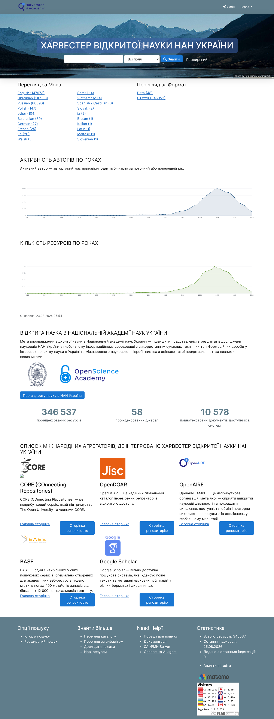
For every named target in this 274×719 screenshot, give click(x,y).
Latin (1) (83, 129)
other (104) (27, 113)
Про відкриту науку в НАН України (52, 395)
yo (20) (24, 134)
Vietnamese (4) (89, 98)
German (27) (28, 124)
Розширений (196, 59)
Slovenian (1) (87, 139)
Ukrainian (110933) (33, 98)
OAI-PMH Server (157, 646)
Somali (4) (85, 93)
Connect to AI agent (160, 652)
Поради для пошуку (161, 636)
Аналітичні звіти (217, 665)
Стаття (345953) (151, 98)
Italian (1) (84, 124)
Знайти (173, 59)
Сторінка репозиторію (77, 528)
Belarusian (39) (30, 118)
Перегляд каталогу (100, 636)
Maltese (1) (86, 134)
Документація (155, 641)
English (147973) (31, 93)
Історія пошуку (37, 636)
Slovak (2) (85, 108)
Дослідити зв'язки (99, 646)
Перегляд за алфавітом (103, 641)
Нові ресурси (95, 652)
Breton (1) (85, 118)
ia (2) (81, 113)
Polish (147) (27, 108)
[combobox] (93, 59)
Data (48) (145, 93)
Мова (245, 7)
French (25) (27, 129)
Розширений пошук (40, 641)
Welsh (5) (25, 139)
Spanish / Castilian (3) (95, 103)
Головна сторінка (35, 524)
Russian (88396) (31, 103)
